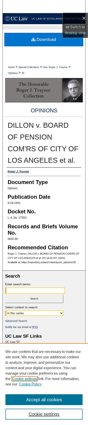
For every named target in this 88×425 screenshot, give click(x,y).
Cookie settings (24, 379)
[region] (44, 384)
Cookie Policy (30, 384)
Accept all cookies (44, 399)
